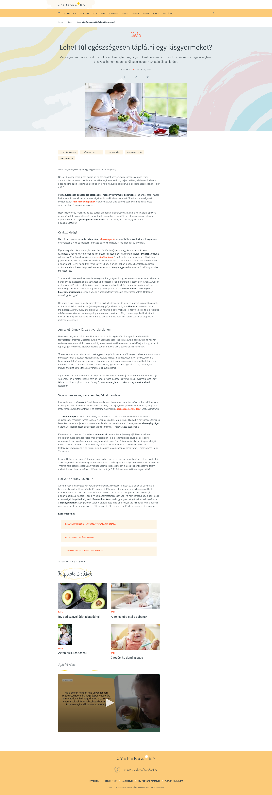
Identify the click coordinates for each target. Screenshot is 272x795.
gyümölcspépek (105, 257)
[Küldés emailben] (136, 77)
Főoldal (60, 22)
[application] (109, 703)
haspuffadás (66, 158)
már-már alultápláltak (84, 201)
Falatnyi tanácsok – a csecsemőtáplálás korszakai (90, 524)
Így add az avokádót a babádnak (79, 616)
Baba (70, 22)
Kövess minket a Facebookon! (141, 770)
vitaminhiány (114, 152)
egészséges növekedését (128, 409)
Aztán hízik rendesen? (72, 653)
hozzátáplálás (134, 152)
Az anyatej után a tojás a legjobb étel (84, 551)
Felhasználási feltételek (149, 781)
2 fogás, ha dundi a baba (127, 657)
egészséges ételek (92, 152)
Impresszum (94, 781)
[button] (109, 702)
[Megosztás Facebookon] (125, 77)
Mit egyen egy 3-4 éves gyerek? (79, 537)
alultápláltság (68, 152)
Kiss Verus (125, 70)
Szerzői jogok (111, 781)
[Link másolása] (147, 77)
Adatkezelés (128, 781)
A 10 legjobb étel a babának (129, 616)
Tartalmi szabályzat (174, 781)
